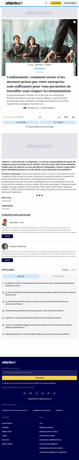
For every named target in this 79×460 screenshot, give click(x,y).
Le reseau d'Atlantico (41, 410)
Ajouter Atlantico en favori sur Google (41, 127)
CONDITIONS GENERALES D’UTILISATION (53, 452)
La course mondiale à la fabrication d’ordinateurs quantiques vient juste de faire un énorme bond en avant (40, 293)
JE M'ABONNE (55, 3)
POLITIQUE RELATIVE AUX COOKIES (51, 448)
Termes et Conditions (49, 383)
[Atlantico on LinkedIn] (42, 393)
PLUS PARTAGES (58, 276)
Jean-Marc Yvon (32, 108)
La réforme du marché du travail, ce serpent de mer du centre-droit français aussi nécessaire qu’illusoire (36, 303)
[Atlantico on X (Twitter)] (30, 393)
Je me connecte (70, 3)
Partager (22, 122)
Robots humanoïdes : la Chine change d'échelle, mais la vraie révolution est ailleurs (37, 334)
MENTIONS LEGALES (46, 427)
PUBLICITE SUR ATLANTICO (49, 431)
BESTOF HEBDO (7, 444)
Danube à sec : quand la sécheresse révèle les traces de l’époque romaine (33, 318)
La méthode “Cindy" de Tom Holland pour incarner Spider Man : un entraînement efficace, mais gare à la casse (39, 284)
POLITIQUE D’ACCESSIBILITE (49, 444)
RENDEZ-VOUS (7, 431)
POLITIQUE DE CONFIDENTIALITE (50, 440)
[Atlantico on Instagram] (48, 393)
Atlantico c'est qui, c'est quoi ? (15, 410)
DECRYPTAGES (7, 423)
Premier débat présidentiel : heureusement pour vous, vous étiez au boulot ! (34, 311)
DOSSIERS (5, 427)
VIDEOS (4, 436)
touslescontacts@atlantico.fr (39, 399)
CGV (41, 423)
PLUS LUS (21, 276)
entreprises (6, 201)
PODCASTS (5, 440)
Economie (48, 65)
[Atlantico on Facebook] (36, 393)
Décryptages (39, 65)
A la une (30, 65)
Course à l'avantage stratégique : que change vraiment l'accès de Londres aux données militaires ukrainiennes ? (38, 326)
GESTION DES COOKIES (47, 436)
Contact (59, 410)
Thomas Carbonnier (47, 108)
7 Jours (73, 270)
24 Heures (65, 270)
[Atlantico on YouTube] (54, 393)
